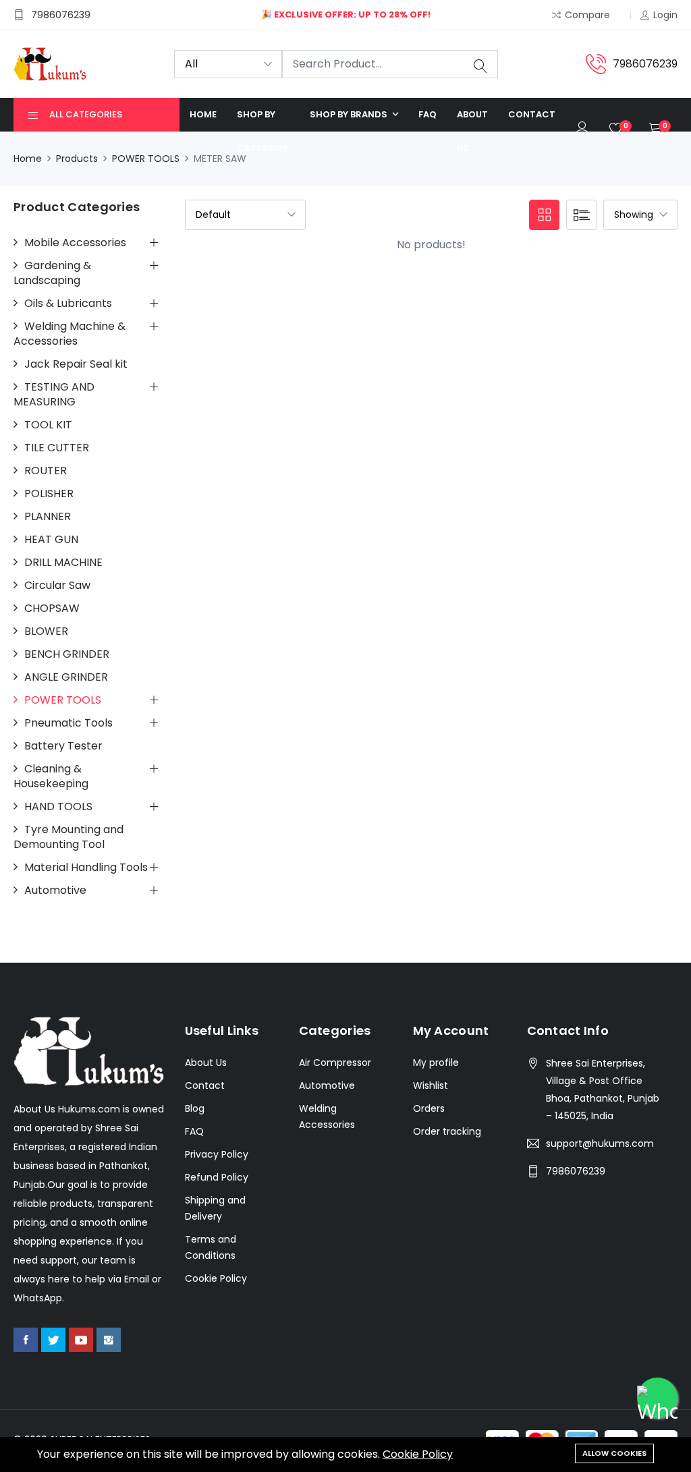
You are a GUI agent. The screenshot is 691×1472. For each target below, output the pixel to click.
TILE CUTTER (56, 448)
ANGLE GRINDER (66, 677)
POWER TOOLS (145, 158)
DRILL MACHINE (63, 562)
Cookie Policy (418, 1454)
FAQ (427, 114)
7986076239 (575, 1171)
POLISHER (49, 493)
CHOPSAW (52, 608)
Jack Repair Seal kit (76, 364)
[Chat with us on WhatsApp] (657, 1398)
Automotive (55, 890)
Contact (531, 114)
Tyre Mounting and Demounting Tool (68, 837)
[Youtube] (81, 1340)
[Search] (480, 65)
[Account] (582, 131)
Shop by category (262, 131)
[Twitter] (53, 1340)
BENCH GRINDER (66, 654)
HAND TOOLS (58, 806)
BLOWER (46, 631)
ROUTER (45, 470)
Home (203, 114)
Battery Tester (63, 746)
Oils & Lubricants (68, 303)
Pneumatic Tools (68, 723)
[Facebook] (25, 1340)
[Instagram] (108, 1340)
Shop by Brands (349, 114)
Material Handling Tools (86, 867)
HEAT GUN (51, 539)
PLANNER (47, 516)
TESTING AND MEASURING (53, 394)
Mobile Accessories (75, 242)
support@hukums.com (600, 1143)
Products (77, 158)
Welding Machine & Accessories (69, 334)
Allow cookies (614, 1453)
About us (472, 131)
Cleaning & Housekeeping (50, 776)
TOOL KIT (48, 425)
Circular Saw (57, 585)
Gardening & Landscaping (52, 273)
